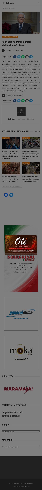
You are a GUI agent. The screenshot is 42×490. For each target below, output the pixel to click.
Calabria (5, 37)
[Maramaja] (18, 390)
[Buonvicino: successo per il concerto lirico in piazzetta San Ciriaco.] (11, 168)
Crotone (14, 37)
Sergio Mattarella (18, 95)
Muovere (26, 486)
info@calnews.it (11, 415)
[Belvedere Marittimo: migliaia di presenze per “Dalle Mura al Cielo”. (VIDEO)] (31, 168)
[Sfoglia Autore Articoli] (21, 111)
